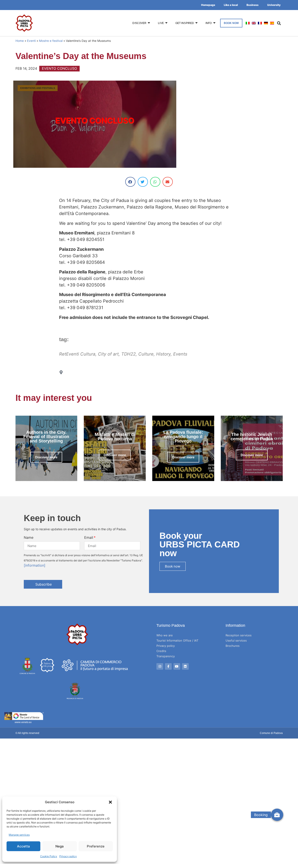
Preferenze (95, 846)
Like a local (231, 5)
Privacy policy (68, 856)
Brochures (233, 645)
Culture (146, 354)
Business (253, 5)
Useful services (236, 640)
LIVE (161, 23)
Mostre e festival (51, 40)
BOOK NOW (231, 23)
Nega (59, 846)
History (163, 354)
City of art (108, 354)
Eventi (31, 40)
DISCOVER (139, 23)
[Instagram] (159, 666)
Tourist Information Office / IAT (177, 640)
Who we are (164, 635)
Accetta (23, 846)
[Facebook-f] (168, 666)
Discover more (46, 457)
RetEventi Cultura (77, 354)
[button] (110, 802)
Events (180, 354)
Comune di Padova (271, 733)
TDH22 (128, 354)
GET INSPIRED (184, 23)
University (274, 5)
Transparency (165, 656)
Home (19, 40)
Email (88, 537)
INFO (209, 23)
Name (28, 537)
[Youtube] (176, 666)
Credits (161, 651)
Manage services (19, 834)
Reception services (239, 635)
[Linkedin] (185, 666)
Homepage (208, 5)
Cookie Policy (48, 856)
